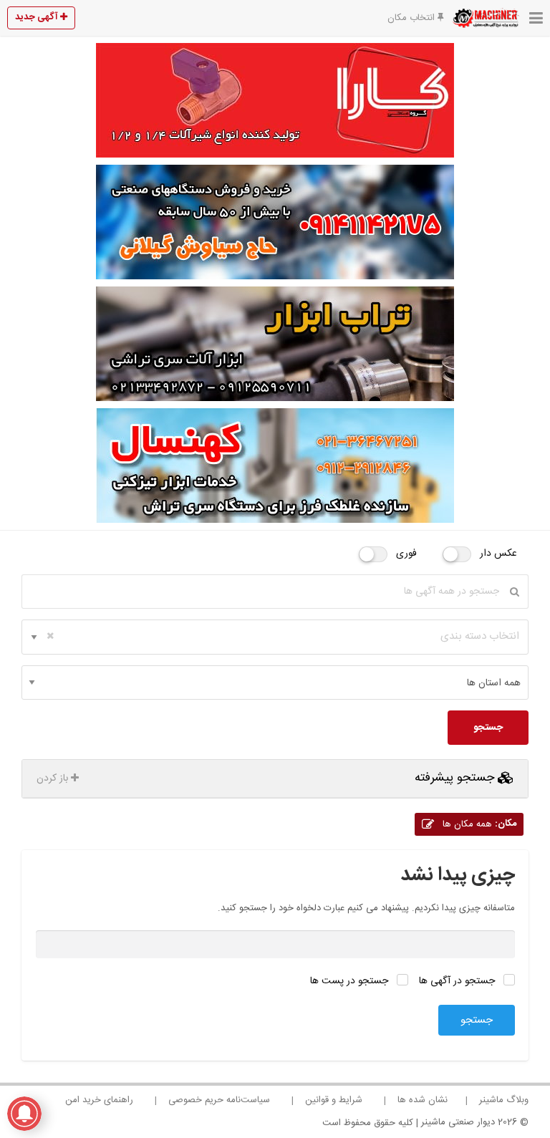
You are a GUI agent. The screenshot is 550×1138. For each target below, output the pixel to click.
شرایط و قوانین (333, 1100)
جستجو (488, 727)
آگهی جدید (37, 17)
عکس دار (498, 553)
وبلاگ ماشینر (504, 1100)
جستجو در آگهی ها (458, 981)
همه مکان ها (478, 824)
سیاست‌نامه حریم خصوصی (219, 1100)
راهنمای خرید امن (99, 1100)
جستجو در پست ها (350, 981)
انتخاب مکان (412, 18)
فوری (406, 553)
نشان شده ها (422, 1100)
